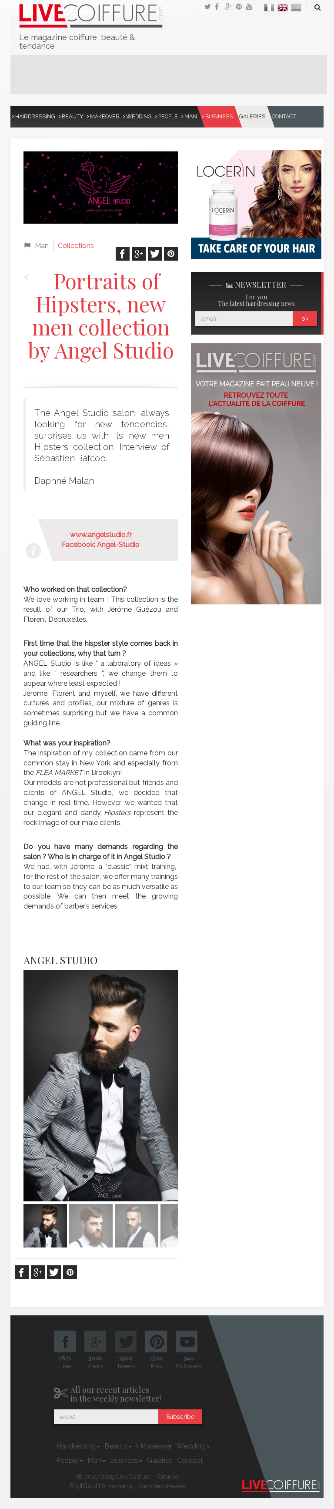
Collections (76, 245)
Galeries (252, 116)
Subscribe (180, 1416)
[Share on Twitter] (209, 7)
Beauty (72, 116)
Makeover (104, 116)
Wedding (138, 116)
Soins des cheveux (162, 1486)
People (167, 116)
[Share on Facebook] (220, 7)
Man (190, 116)
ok (304, 318)
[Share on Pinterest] (241, 7)
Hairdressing (34, 116)
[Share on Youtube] (251, 7)
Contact (284, 116)
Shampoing (117, 1486)
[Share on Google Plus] (230, 7)
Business (218, 116)
